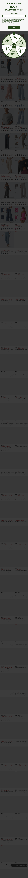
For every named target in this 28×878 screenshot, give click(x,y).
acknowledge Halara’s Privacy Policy (8, 23)
